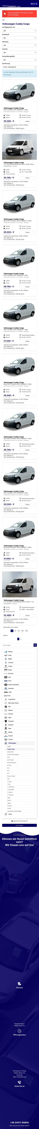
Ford (9, 681)
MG (9, 706)
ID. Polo (9, 765)
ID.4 (8, 770)
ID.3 (8, 768)
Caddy (9, 746)
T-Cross (9, 781)
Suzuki (10, 736)
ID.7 (8, 773)
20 (15, 631)
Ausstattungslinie (8, 56)
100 (22, 631)
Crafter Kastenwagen (13, 754)
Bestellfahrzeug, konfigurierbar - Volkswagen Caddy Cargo (19, 105)
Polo (8, 778)
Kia (9, 695)
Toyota (10, 739)
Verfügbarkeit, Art (8, 27)
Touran (9, 808)
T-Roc (9, 784)
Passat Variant (11, 776)
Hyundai (11, 688)
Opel (9, 717)
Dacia (10, 670)
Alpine (10, 651)
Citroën (10, 662)
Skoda (10, 732)
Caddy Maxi (10, 752)
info (3, 20)
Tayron (9, 800)
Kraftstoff (5, 34)
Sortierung (6, 63)
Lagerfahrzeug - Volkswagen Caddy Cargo (19, 160)
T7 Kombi (9, 792)
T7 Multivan (10, 795)
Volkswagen (12, 743)
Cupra (10, 666)
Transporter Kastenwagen (14, 811)
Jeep (10, 692)
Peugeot (11, 721)
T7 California (10, 787)
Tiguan (9, 803)
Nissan (10, 710)
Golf (8, 757)
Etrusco (10, 673)
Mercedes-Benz (13, 703)
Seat (9, 728)
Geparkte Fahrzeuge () (20, 821)
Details (27, 121)
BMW (10, 659)
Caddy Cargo (11, 749)
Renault (10, 725)
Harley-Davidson (13, 684)
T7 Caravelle (10, 789)
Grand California (11, 762)
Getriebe (5, 42)
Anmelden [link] (20, 825)
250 (26, 631)
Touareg (9, 805)
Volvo (10, 814)
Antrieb (5, 49)
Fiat (9, 677)
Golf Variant (10, 760)
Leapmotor (11, 699)
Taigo (8, 797)
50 (19, 631)
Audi (9, 655)
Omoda (10, 714)
